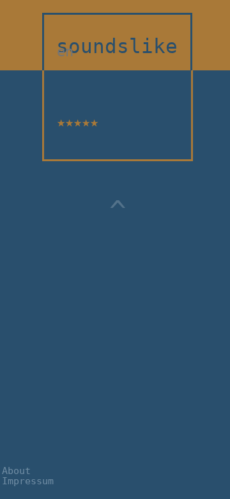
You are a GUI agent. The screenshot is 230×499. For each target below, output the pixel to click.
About (16, 471)
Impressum (28, 481)
